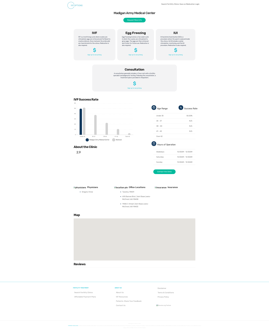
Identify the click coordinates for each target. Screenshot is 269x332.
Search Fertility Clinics (83, 292)
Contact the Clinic (164, 172)
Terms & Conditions (166, 293)
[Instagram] (157, 313)
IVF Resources (122, 297)
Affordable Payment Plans (85, 297)
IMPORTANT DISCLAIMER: (73, 325)
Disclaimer (162, 288)
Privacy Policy (163, 297)
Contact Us (120, 305)
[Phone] (166, 313)
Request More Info (134, 20)
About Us (120, 292)
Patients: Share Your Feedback (129, 301)
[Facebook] (160, 313)
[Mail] (163, 313)
